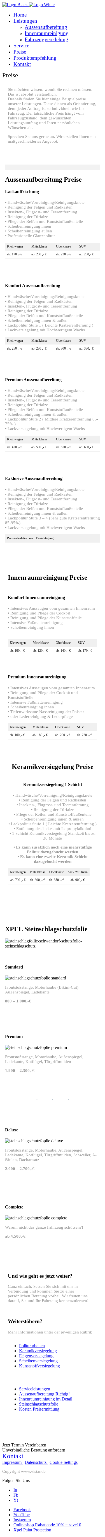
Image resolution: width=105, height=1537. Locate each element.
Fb (15, 1495)
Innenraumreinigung (47, 33)
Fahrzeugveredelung (46, 39)
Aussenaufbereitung (46, 27)
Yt (15, 1500)
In (15, 1490)
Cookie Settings (64, 1462)
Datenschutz (36, 1462)
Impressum (12, 1462)
